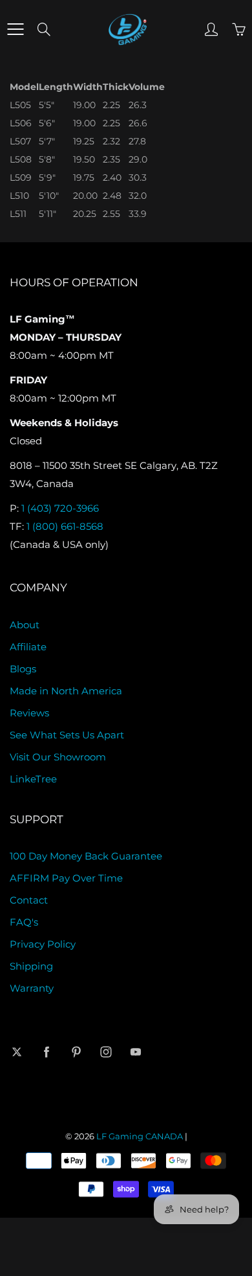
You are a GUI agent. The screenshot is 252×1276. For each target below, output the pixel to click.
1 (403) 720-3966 (60, 508)
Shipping (31, 966)
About (24, 625)
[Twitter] (16, 1051)
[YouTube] (135, 1051)
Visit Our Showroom (58, 757)
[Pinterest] (76, 1051)
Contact (29, 900)
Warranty (32, 988)
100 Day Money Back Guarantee (86, 856)
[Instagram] (105, 1051)
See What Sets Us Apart (67, 735)
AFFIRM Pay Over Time (66, 878)
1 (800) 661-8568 (64, 526)
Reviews (29, 713)
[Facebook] (46, 1051)
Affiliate (28, 647)
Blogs (23, 669)
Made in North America (66, 691)
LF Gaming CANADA (139, 1136)
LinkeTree (33, 779)
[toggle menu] (15, 29)
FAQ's (24, 922)
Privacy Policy (43, 944)
